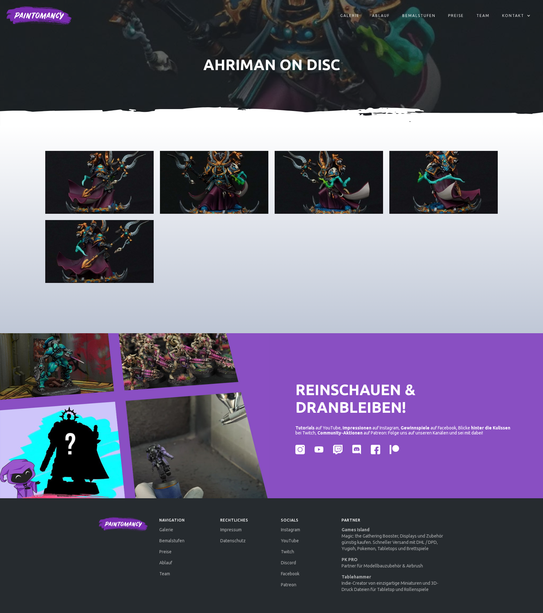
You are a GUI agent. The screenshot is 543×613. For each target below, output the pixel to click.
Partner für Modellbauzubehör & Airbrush (382, 562)
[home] (39, 15)
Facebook (290, 573)
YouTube (290, 540)
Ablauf (165, 562)
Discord (288, 562)
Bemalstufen (419, 16)
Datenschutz (233, 540)
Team (483, 16)
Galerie (349, 16)
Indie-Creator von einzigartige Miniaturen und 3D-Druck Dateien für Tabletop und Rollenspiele (390, 583)
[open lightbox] (99, 182)
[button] (516, 15)
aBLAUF (381, 16)
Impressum (231, 529)
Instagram (290, 529)
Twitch (287, 551)
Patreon (288, 584)
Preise (456, 16)
